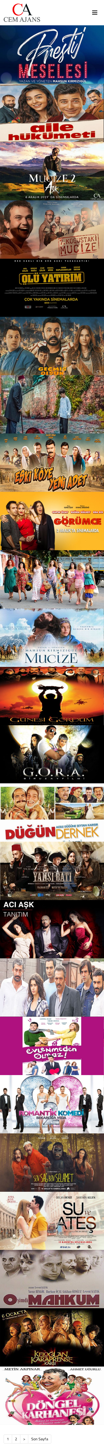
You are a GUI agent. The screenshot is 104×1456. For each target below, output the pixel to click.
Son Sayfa (39, 1439)
